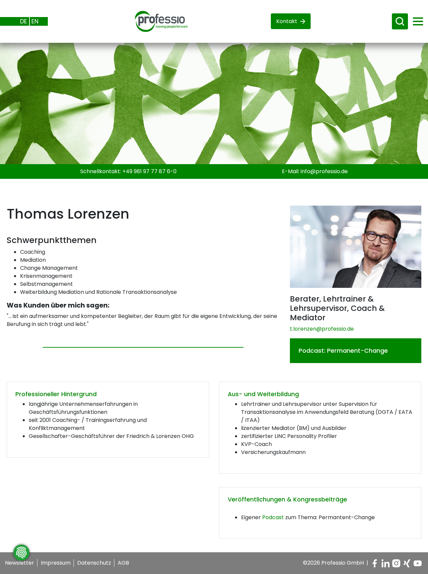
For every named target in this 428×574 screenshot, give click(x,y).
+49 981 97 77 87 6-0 (149, 171)
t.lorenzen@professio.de (322, 329)
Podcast (273, 517)
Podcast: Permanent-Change (343, 350)
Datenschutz (94, 563)
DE (23, 21)
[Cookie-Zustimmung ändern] (21, 553)
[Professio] (156, 21)
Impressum (56, 563)
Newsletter (19, 563)
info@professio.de (324, 171)
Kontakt (286, 21)
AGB (123, 563)
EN (34, 21)
